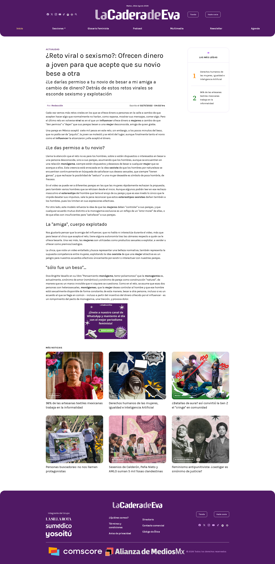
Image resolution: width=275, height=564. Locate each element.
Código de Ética (151, 531)
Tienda (193, 14)
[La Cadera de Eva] (56, 14)
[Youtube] (60, 14)
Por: (55, 105)
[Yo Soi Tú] (59, 533)
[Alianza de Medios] (144, 551)
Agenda (255, 28)
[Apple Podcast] (72, 14)
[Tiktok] (64, 14)
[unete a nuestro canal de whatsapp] (106, 321)
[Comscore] (75, 551)
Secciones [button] (58, 28)
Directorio (148, 519)
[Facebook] (48, 14)
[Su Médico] (59, 525)
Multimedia (176, 28)
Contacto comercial (153, 525)
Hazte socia (213, 14)
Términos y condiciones (116, 525)
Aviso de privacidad (120, 533)
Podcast (137, 28)
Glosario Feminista (98, 28)
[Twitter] (52, 14)
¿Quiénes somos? (119, 517)
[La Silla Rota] (59, 519)
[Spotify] (68, 14)
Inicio (19, 28)
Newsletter (216, 28)
